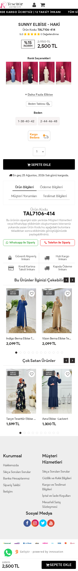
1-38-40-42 (26, 121)
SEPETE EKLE (40, 165)
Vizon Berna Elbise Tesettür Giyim (57, 338)
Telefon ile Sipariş (59, 242)
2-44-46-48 (48, 121)
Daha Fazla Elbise (40, 94)
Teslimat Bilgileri (55, 196)
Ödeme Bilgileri (51, 187)
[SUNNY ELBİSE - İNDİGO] (13, 73)
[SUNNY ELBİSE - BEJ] (47, 73)
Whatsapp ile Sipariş (22, 242)
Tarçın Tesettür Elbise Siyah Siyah (21, 419)
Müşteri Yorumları (24, 196)
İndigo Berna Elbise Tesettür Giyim (21, 338)
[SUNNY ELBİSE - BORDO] (63, 73)
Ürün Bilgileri (24, 187)
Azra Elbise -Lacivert (55, 419)
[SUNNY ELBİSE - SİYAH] (30, 73)
